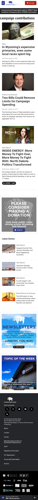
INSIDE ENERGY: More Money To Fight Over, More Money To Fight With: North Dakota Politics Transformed (17, 157)
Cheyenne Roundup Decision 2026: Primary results (24, 268)
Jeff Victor (5, 58)
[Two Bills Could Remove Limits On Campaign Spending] (18, 82)
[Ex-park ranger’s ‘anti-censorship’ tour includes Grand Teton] (8, 281)
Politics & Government (9, 95)
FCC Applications (9, 455)
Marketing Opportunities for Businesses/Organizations (13, 441)
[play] (3, 497)
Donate (31, 3)
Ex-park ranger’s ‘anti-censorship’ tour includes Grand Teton (25, 283)
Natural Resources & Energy (25, 293)
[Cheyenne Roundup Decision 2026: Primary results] (8, 266)
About (6, 428)
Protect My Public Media (11, 459)
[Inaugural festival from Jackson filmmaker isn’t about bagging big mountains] (8, 248)
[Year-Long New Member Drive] (19, 214)
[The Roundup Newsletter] (19, 331)
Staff (5, 446)
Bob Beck (4, 109)
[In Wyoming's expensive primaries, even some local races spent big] (18, 31)
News (4, 44)
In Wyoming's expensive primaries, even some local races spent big (18, 50)
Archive (6, 463)
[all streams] (35, 497)
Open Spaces (6, 147)
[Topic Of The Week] (19, 372)
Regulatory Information (11, 451)
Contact (6, 432)
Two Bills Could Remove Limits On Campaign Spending (18, 101)
